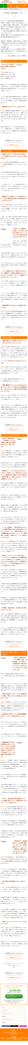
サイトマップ (5, 1010)
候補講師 (17, 6)
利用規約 (4, 1016)
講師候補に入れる (14, 144)
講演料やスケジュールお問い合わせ (15, 996)
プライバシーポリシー (6, 1013)
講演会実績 (6, 9)
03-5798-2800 (15, 990)
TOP (1, 9)
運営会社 (4, 1022)
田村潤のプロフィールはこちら (14, 140)
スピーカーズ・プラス (6, 1019)
